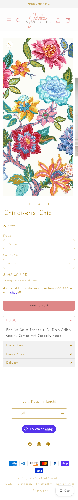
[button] (8, 20)
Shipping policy (41, 490)
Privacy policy (44, 484)
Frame (7, 235)
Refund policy (24, 484)
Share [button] (12, 225)
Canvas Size (11, 255)
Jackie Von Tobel (37, 478)
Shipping (8, 280)
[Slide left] (29, 204)
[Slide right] (48, 204)
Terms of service (65, 484)
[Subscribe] (62, 413)
